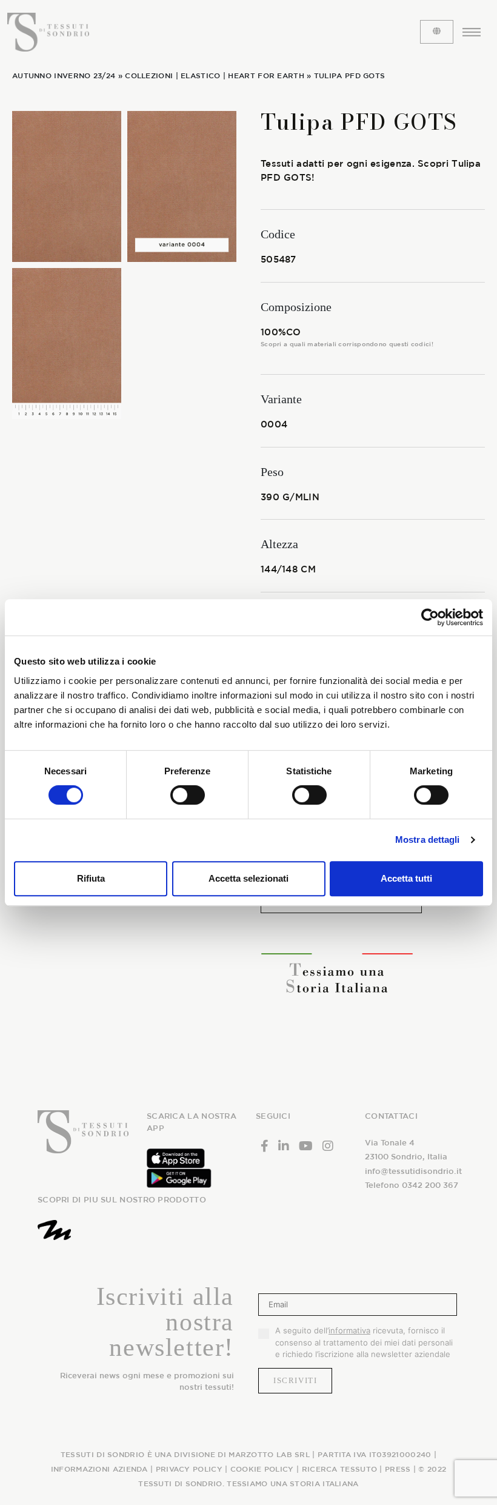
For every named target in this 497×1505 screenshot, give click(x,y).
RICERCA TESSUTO (340, 1468)
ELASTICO (200, 75)
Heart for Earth (266, 75)
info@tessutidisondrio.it (413, 1171)
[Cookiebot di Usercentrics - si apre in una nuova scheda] (430, 617)
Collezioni (149, 75)
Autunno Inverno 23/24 (63, 75)
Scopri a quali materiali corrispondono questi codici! (347, 343)
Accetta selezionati (248, 878)
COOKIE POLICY (262, 1468)
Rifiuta (91, 878)
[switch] (187, 795)
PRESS (398, 1468)
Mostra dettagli (427, 839)
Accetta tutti (406, 878)
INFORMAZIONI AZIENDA (99, 1468)
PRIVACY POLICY (189, 1468)
